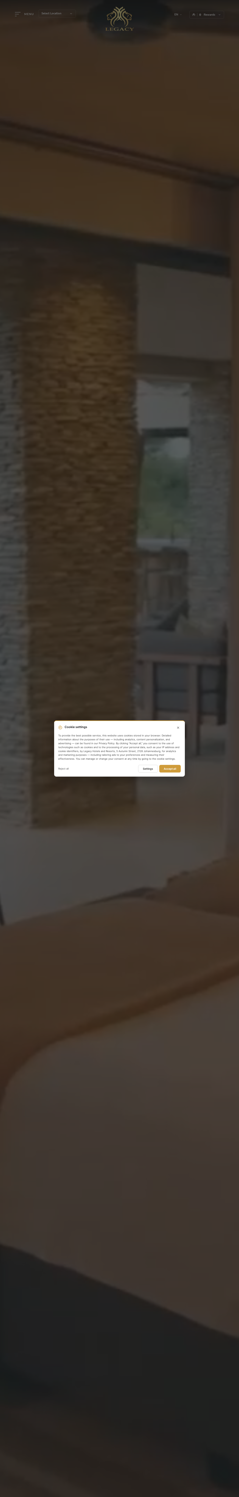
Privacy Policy (106, 743)
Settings (148, 768)
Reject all (63, 768)
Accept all (170, 768)
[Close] (178, 728)
